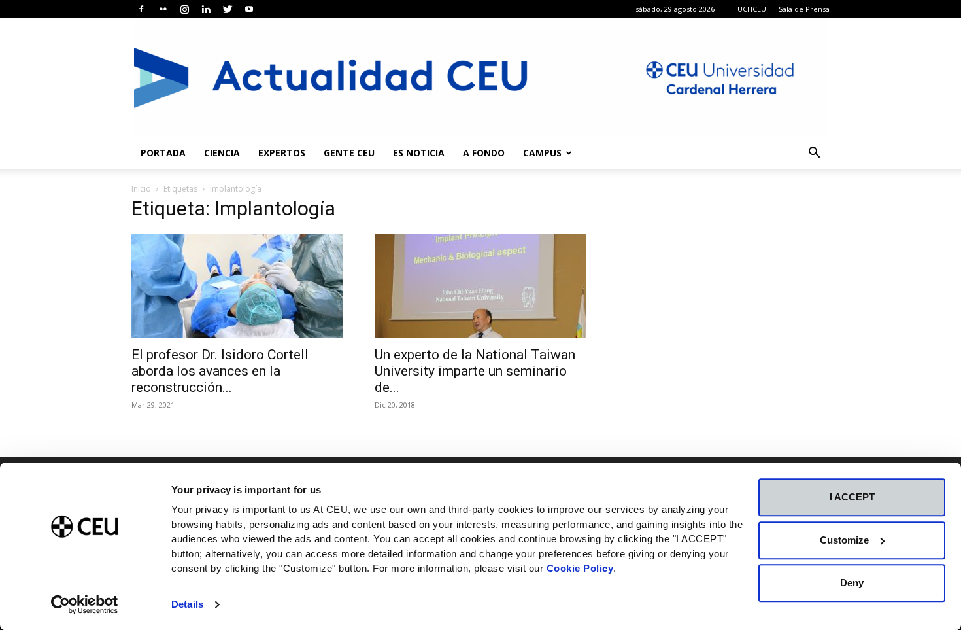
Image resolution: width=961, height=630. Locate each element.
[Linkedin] (206, 9)
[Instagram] (184, 9)
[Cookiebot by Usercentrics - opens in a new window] (84, 604)
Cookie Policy (580, 568)
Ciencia (222, 153)
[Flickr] (163, 9)
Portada (163, 153)
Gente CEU (349, 153)
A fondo (484, 153)
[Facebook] (141, 9)
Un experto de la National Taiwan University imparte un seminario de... (475, 371)
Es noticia (419, 153)
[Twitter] (227, 9)
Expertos (281, 153)
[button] (814, 154)
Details (187, 604)
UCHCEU (751, 9)
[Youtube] (249, 9)
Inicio (141, 188)
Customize (844, 540)
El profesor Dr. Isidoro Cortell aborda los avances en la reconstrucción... (220, 371)
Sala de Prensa (804, 9)
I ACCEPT (852, 496)
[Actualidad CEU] (480, 77)
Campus (542, 153)
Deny (852, 582)
